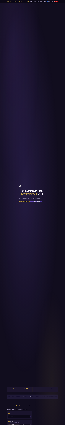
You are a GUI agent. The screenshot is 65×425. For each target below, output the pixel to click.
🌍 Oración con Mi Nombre (36, 201)
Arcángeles (41, 1)
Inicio (28, 1)
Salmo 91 (34, 1)
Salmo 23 (38, 1)
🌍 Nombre (48, 1)
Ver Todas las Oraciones (24, 201)
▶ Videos (52, 1)
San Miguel (45, 1)
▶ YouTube (55, 1)
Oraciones (31, 1)
